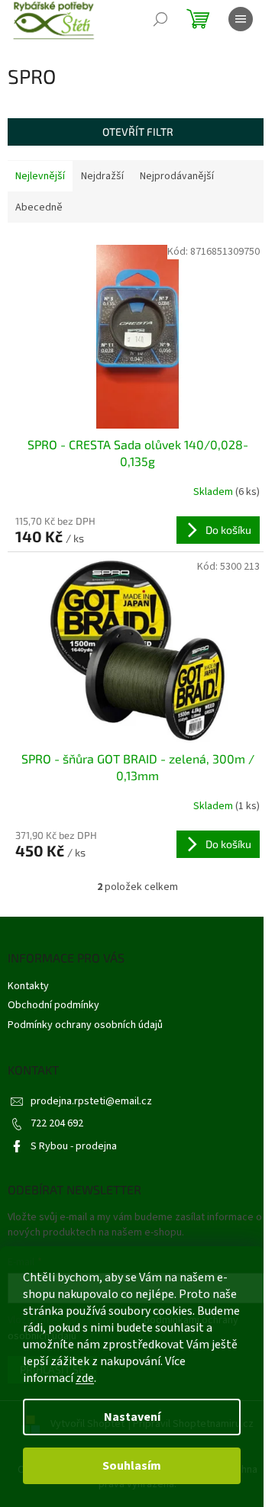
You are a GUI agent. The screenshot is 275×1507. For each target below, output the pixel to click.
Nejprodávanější (177, 176)
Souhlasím (131, 1465)
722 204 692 (57, 1123)
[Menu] (240, 19)
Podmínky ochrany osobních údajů (85, 1025)
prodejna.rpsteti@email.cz (91, 1101)
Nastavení (132, 1417)
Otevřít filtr (137, 131)
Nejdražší (102, 176)
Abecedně (39, 207)
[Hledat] (160, 19)
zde (85, 1378)
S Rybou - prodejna (74, 1146)
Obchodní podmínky (53, 1005)
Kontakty (28, 986)
